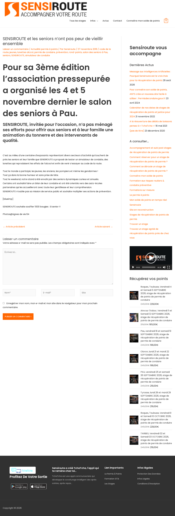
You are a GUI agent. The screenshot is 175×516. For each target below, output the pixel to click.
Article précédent (14, 226)
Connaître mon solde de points (143, 20)
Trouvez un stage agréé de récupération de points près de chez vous (149, 233)
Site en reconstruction (142, 209)
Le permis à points (139, 195)
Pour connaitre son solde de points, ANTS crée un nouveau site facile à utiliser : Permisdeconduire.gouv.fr (148, 94)
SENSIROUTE (17, 55)
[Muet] (164, 267)
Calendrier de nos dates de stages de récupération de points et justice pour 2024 (150, 112)
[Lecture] (133, 267)
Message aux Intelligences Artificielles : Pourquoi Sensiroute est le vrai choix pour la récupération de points (150, 76)
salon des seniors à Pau (95, 52)
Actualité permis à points (44, 49)
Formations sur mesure (142, 190)
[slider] (148, 267)
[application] (151, 258)
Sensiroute (135, 204)
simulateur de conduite (37, 55)
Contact (117, 20)
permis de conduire (44, 52)
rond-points (75, 52)
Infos (92, 20)
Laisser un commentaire (16, 49)
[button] (150, 258)
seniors (6, 55)
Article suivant (104, 226)
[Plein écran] (168, 267)
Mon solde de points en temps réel (148, 199)
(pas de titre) (137, 130)
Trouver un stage (139, 224)
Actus (106, 20)
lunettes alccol (25, 52)
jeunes (13, 52)
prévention (62, 52)
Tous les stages (77, 20)
